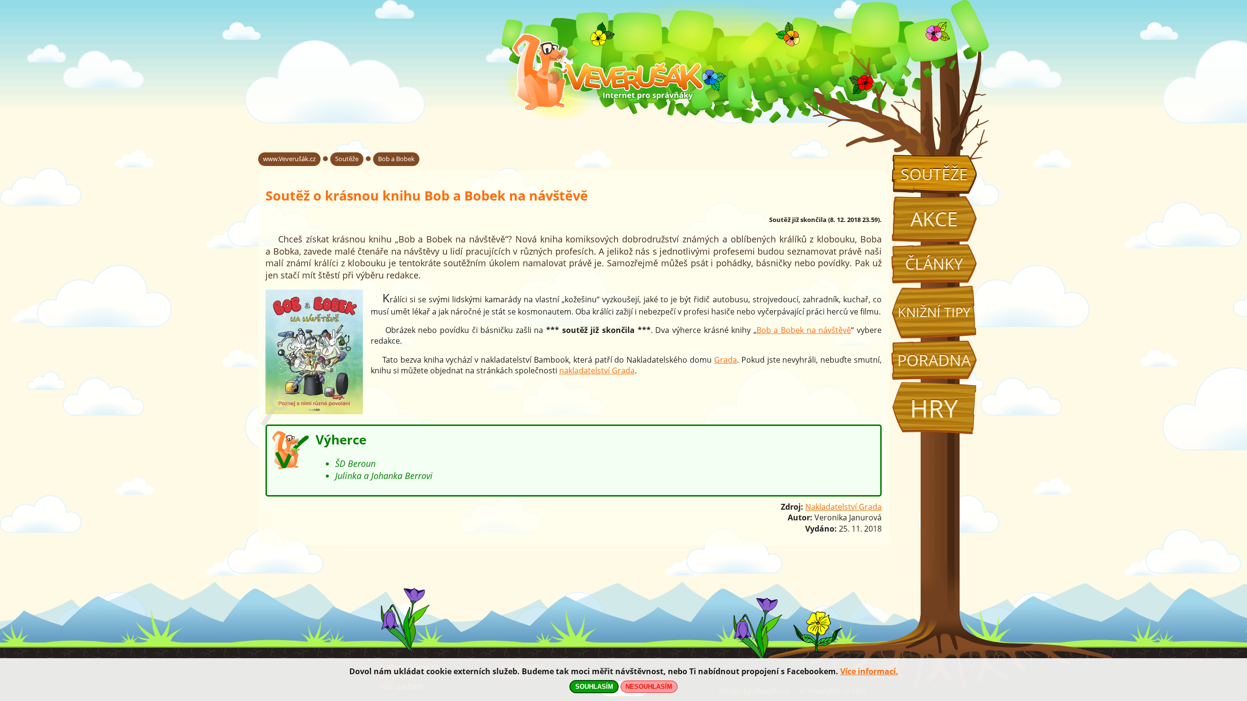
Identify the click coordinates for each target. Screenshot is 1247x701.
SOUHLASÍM (594, 686)
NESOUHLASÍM (648, 686)
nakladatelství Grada (597, 370)
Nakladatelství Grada (843, 506)
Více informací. (869, 671)
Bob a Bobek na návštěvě (803, 330)
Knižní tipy (934, 312)
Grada (725, 359)
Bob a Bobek (396, 158)
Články (934, 263)
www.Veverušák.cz (289, 158)
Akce (934, 218)
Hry (934, 408)
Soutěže (934, 174)
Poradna (934, 360)
